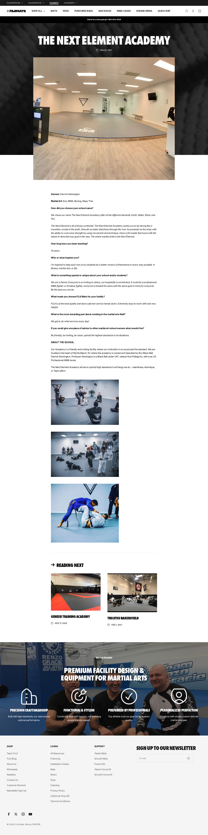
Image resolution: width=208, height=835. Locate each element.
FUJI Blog (12, 758)
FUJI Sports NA (13, 3)
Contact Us (12, 780)
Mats (52, 769)
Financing (55, 758)
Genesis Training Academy (70, 616)
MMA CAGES (124, 10)
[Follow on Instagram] (23, 814)
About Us (11, 764)
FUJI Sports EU (35, 3)
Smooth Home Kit (103, 774)
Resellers (11, 774)
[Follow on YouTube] (30, 814)
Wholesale (12, 769)
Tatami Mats (100, 753)
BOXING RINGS (144, 10)
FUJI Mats (54, 3)
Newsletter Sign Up (16, 790)
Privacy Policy (57, 790)
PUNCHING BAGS (83, 10)
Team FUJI (12, 753)
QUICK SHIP (164, 10)
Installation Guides (59, 764)
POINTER (36, 824)
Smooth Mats (101, 758)
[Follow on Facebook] (9, 814)
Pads (52, 780)
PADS (66, 10)
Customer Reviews (16, 785)
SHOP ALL (37, 10)
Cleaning (54, 785)
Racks (53, 774)
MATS (54, 10)
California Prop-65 (59, 796)
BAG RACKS (104, 10)
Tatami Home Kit (102, 769)
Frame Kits (99, 764)
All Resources (57, 753)
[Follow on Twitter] (16, 814)
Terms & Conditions (60, 801)
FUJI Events (69, 3)
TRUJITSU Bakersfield (123, 617)
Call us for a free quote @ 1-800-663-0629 (104, 19)
